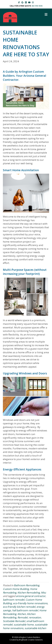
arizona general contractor (30, 596)
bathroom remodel (13, 599)
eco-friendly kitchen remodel (19, 606)
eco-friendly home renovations (30, 603)
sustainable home (24, 624)
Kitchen (21, 614)
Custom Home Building (16, 589)
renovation (35, 617)
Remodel (22, 617)
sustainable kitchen (35, 628)
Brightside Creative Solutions (31, 640)
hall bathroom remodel (25, 610)
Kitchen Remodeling (28, 592)
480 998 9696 (36, 6)
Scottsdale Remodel (14, 621)
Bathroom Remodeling (26, 585)
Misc (43, 592)
